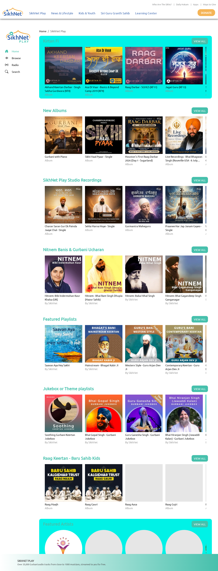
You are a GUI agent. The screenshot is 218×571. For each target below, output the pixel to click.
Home (42, 31)
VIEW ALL (200, 41)
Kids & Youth (87, 13)
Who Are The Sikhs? (162, 4)
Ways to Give (209, 4)
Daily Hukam (182, 4)
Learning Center (146, 13)
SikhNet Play (37, 13)
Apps (195, 4)
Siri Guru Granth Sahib (115, 13)
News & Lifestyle (62, 13)
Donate (206, 12)
